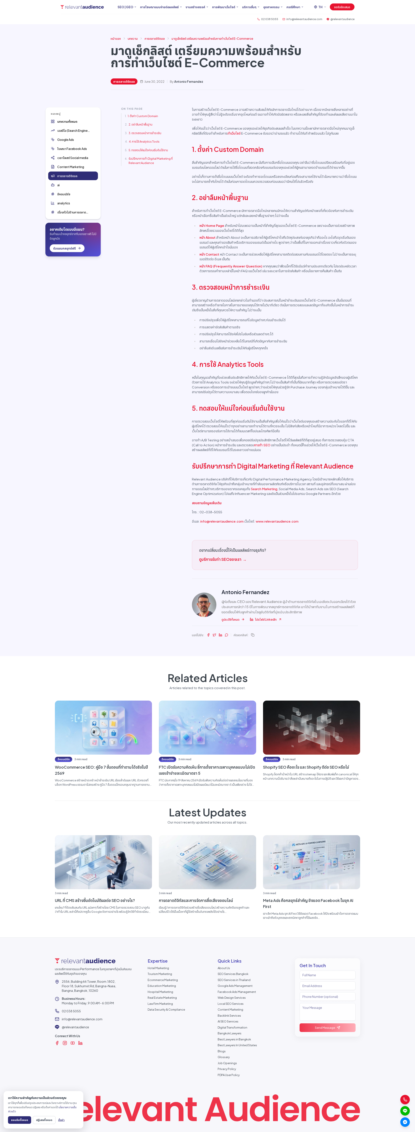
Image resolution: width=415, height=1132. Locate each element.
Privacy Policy (227, 1069)
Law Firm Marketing (160, 1003)
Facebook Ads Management (237, 992)
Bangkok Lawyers (229, 1033)
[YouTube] (72, 1043)
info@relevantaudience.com (222, 521)
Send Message (325, 1027)
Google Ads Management (235, 985)
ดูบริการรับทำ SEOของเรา (223, 559)
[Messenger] (405, 1122)
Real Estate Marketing (162, 997)
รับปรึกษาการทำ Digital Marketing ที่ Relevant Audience (151, 161)
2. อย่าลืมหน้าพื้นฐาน (140, 124)
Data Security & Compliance (166, 1009)
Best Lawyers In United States (237, 1045)
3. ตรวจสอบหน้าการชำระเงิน (145, 133)
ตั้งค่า (61, 1120)
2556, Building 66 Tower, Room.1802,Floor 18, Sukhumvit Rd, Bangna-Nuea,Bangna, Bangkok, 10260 (89, 985)
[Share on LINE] (226, 635)
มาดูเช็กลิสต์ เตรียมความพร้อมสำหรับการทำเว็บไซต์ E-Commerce (212, 38)
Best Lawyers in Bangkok (234, 1039)
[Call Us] (405, 1099)
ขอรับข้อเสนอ (342, 7)
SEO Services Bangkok (233, 974)
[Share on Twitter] (214, 635)
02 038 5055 (71, 1011)
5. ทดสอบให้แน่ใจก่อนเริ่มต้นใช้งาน (148, 150)
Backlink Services (229, 1015)
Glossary (224, 1057)
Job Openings (227, 1063)
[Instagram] (65, 1043)
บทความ (133, 38)
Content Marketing (230, 1009)
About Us (224, 968)
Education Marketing (162, 985)
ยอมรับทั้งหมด (19, 1120)
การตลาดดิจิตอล (155, 38)
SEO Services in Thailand (234, 980)
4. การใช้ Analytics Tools (144, 141)
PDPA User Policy (229, 1075)
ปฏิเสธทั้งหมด (44, 1120)
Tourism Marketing (160, 974)
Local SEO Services (231, 1003)
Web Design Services (232, 997)
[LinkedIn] (80, 1043)
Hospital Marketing (160, 992)
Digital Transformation (232, 1027)
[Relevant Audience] (82, 7)
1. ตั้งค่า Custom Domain (143, 116)
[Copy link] (252, 635)
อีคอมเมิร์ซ (63, 759)
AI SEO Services (228, 1021)
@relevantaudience (75, 1027)
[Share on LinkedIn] (220, 635)
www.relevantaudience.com (277, 521)
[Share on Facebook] (208, 635)
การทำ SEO (262, 445)
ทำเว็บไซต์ (234, 133)
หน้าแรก (116, 38)
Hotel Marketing (158, 968)
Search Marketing (264, 489)
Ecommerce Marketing (163, 980)
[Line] (405, 1111)
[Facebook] (57, 1043)
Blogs (222, 1051)
